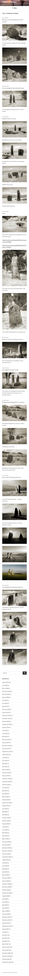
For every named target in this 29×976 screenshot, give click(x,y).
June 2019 (5, 866)
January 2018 (5, 914)
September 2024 (6, 724)
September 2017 (6, 926)
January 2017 (5, 950)
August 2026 (5, 682)
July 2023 (4, 757)
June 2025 (5, 703)
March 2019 (5, 875)
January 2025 (5, 712)
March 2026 (5, 688)
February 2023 (6, 772)
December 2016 (6, 953)
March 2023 (5, 769)
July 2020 (4, 826)
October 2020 (6, 820)
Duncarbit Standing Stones (11, 477)
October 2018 (5, 890)
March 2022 (5, 796)
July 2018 (4, 899)
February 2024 (6, 739)
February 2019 (6, 878)
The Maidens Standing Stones (12, 587)
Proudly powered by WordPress (9, 972)
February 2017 (6, 947)
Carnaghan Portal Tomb (10, 370)
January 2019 (5, 881)
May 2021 (4, 811)
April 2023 (5, 766)
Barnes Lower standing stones (12, 339)
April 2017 (5, 941)
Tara (3, 213)
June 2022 (5, 787)
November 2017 (6, 920)
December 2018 (6, 884)
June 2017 (5, 935)
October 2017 (5, 923)
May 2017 (4, 938)
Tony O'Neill (9, 2)
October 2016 (5, 959)
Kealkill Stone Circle (9, 119)
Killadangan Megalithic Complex (13, 402)
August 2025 (5, 697)
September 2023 (6, 751)
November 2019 (6, 851)
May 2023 (5, 763)
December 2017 (6, 917)
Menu (15, 8)
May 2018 (4, 905)
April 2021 (5, 814)
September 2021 (6, 802)
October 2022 (6, 784)
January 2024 (5, 742)
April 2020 (5, 835)
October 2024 (6, 721)
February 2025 (6, 709)
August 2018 (5, 896)
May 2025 (5, 706)
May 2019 (4, 869)
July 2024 (4, 730)
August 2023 (5, 754)
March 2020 (5, 838)
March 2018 (5, 911)
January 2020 (5, 845)
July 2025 (4, 700)
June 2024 (5, 733)
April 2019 (5, 872)
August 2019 (5, 860)
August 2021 (5, 805)
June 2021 (5, 808)
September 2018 (6, 893)
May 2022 (4, 790)
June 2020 (5, 830)
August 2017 (5, 929)
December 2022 (6, 778)
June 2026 (5, 685)
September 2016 (6, 962)
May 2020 (5, 832)
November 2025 (6, 691)
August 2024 (5, 727)
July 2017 (4, 932)
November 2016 (6, 956)
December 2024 (6, 715)
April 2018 (5, 908)
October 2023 (6, 748)
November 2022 (6, 781)
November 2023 (6, 745)
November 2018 (6, 887)
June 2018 (5, 902)
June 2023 (5, 760)
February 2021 (6, 817)
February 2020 (6, 842)
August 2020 (5, 823)
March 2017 (5, 944)
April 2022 (5, 793)
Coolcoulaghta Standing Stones (13, 88)
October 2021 (5, 799)
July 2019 (4, 863)
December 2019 (6, 848)
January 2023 (5, 775)
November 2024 (6, 718)
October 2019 (5, 854)
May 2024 (5, 736)
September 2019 (6, 857)
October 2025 (6, 694)
